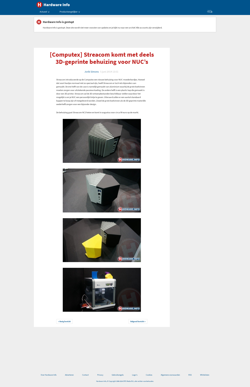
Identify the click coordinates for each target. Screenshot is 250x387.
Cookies (149, 375)
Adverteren (69, 375)
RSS (190, 375)
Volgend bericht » (137, 321)
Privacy (100, 375)
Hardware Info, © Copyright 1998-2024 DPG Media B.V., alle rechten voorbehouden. (125, 381)
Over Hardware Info (49, 375)
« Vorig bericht (64, 321)
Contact (85, 375)
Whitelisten (204, 375)
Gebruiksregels (118, 375)
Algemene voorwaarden (170, 375)
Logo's (134, 375)
